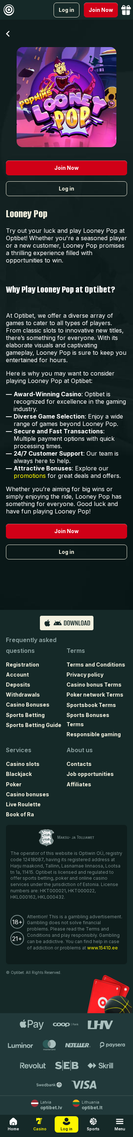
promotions (30, 475)
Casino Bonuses (28, 704)
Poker (13, 784)
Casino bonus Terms (94, 684)
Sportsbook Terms (91, 705)
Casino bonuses (27, 794)
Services (18, 750)
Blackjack (19, 774)
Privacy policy (84, 674)
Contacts (79, 764)
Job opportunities (90, 774)
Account (17, 674)
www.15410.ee (102, 948)
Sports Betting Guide (33, 725)
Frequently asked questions (31, 645)
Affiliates (78, 784)
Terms (75, 650)
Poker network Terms (94, 694)
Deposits (18, 684)
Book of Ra (20, 814)
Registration (22, 664)
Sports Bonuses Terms (87, 719)
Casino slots (23, 764)
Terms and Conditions (95, 664)
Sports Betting (25, 715)
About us (79, 750)
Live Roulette (23, 804)
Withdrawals (23, 694)
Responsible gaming (93, 734)
